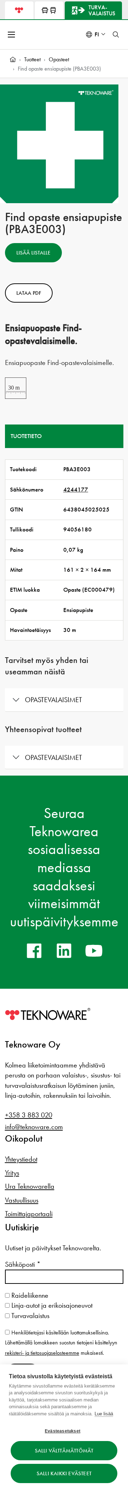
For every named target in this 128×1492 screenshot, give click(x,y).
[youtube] (93, 950)
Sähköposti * (23, 1264)
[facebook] (34, 950)
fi (97, 34)
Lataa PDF (28, 293)
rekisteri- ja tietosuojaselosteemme (42, 1352)
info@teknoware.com (34, 1126)
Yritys (12, 1172)
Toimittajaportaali (29, 1213)
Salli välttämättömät (64, 1450)
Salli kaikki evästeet (64, 1473)
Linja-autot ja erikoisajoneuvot (51, 1305)
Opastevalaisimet (53, 699)
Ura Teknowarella (29, 1186)
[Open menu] (12, 34)
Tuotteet (32, 59)
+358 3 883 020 (28, 1115)
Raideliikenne (29, 1295)
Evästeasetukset (62, 1431)
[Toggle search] (116, 34)
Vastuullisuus (21, 1200)
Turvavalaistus (29, 1315)
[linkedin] (64, 950)
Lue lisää (104, 1413)
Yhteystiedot (21, 1159)
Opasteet (59, 59)
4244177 (75, 489)
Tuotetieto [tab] (26, 436)
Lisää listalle (33, 252)
